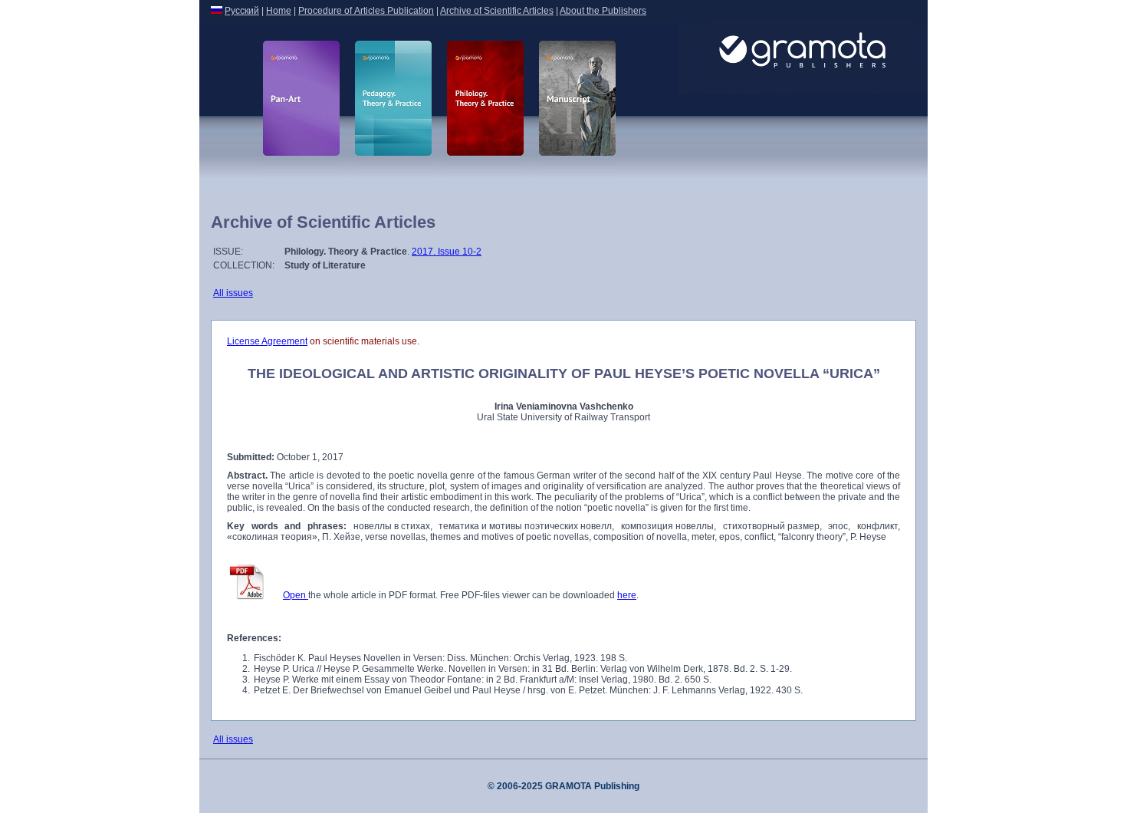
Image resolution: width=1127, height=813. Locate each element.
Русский (242, 10)
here (626, 595)
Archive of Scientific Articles (497, 10)
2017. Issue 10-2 (446, 251)
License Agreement (267, 341)
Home (278, 10)
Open (295, 595)
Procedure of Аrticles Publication (366, 10)
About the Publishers (603, 10)
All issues (233, 293)
